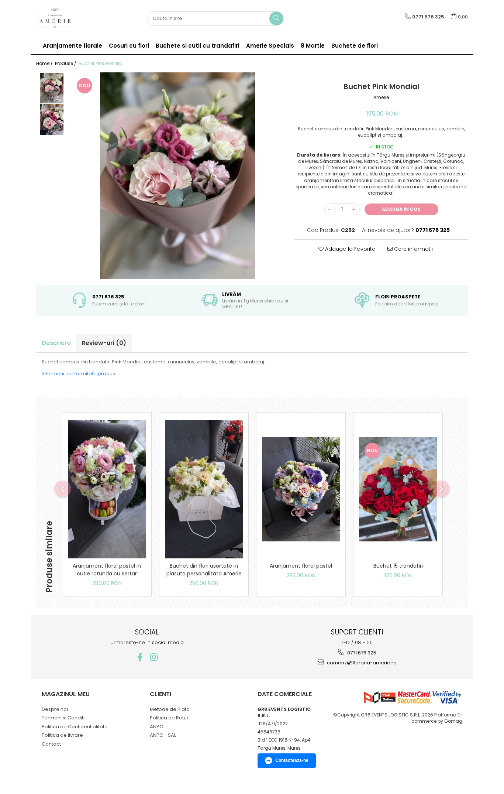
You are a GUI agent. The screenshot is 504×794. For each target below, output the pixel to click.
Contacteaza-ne (291, 760)
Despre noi (55, 709)
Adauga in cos (401, 209)
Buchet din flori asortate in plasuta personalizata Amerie (204, 569)
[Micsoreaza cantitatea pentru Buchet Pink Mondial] (329, 209)
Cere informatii (413, 249)
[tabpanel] (177, 175)
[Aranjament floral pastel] (301, 489)
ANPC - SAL (163, 735)
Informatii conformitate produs (78, 373)
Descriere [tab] (56, 343)
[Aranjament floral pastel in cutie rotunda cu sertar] (107, 489)
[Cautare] (276, 18)
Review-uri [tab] (104, 343)
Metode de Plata (170, 709)
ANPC (156, 726)
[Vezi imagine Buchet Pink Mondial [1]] (52, 119)
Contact (51, 743)
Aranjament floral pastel (301, 565)
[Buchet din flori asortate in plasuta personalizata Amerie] (204, 489)
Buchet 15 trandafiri (398, 565)
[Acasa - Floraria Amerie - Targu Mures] (73, 18)
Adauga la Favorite (349, 249)
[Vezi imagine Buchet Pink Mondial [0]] (52, 88)
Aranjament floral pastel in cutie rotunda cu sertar (107, 569)
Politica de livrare (62, 735)
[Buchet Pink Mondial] (177, 175)
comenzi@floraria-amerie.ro (361, 662)
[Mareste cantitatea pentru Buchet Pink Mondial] (354, 209)
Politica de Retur (169, 717)
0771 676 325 (361, 652)
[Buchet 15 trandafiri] (398, 489)
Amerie (381, 97)
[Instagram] (154, 657)
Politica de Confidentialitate (75, 726)
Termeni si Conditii (64, 717)
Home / (45, 63)
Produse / (66, 63)
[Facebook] (140, 657)
